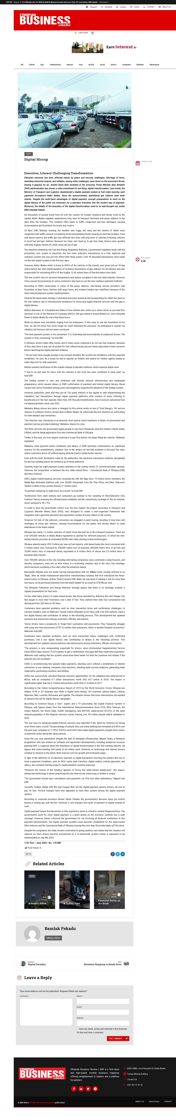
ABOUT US (139, 1101)
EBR (22, 64)
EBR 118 (28, 854)
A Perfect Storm (37, 903)
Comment (24, 996)
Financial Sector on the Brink (109, 902)
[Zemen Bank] (122, 52)
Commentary (126, 64)
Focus (81, 64)
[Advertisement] (154, 114)
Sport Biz (114, 64)
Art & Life (91, 64)
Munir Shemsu (44, 898)
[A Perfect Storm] (39, 889)
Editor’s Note (154, 1101)
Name (80, 996)
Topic (42, 64)
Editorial (32, 64)
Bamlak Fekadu (60, 928)
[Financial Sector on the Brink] (109, 889)
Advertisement (154, 64)
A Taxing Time (71, 903)
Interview (70, 64)
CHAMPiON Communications (41, 1103)
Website (80, 1018)
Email (79, 1007)
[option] (74, 110)
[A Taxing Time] (74, 889)
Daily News (140, 64)
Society (102, 64)
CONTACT (168, 1101)
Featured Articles (55, 64)
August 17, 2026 (61, 2)
